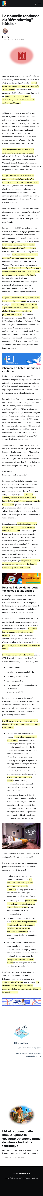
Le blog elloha (18, 1173)
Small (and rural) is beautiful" (14, 474)
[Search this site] (35, 4)
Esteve (5, 37)
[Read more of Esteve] (5, 31)
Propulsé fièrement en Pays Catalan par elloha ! (22, 1178)
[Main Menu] (39, 3)
